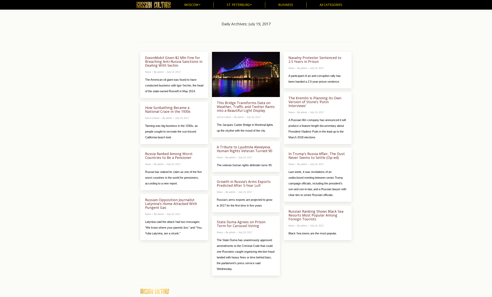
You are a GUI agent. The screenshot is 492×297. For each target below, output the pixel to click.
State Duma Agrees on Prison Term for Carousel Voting (241, 224)
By (159, 72)
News (148, 72)
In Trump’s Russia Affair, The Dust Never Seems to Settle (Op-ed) (316, 155)
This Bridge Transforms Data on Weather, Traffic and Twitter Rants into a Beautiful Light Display (246, 106)
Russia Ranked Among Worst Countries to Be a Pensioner (169, 155)
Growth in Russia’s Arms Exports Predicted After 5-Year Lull (244, 183)
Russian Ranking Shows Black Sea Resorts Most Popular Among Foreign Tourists (315, 215)
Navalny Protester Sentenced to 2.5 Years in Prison (314, 59)
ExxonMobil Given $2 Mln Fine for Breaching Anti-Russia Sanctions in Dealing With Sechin (173, 61)
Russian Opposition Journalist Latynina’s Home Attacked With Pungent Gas (171, 203)
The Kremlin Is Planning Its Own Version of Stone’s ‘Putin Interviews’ (314, 102)
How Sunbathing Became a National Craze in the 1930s (167, 109)
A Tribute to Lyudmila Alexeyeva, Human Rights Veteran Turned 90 (244, 149)
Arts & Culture (224, 117)
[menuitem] (192, 5)
